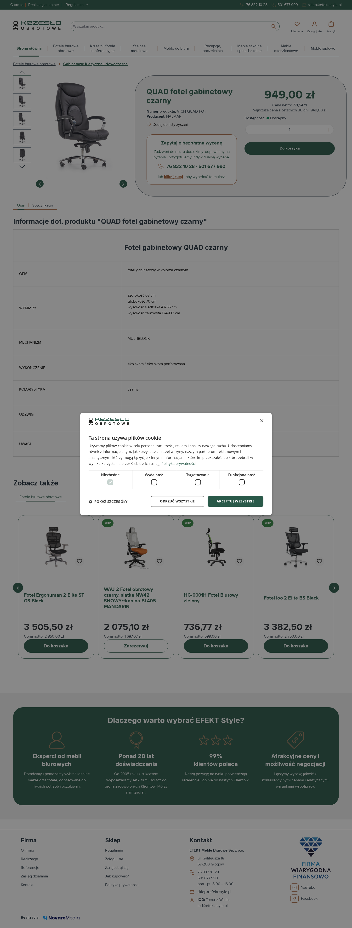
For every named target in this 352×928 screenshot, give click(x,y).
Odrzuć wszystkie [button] (177, 501)
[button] (108, 501)
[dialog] (176, 464)
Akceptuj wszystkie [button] (235, 501)
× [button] (261, 421)
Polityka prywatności (178, 463)
